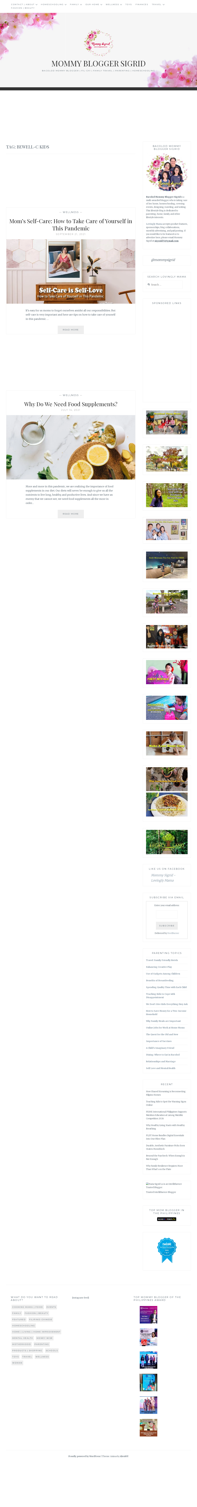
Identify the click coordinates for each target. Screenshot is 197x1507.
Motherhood (21, 1344)
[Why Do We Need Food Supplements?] (70, 478)
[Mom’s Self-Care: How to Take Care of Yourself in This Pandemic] (70, 302)
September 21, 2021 (71, 234)
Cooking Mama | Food (27, 1307)
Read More (73, 331)
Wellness (112, 4)
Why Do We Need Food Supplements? (70, 404)
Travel (157, 4)
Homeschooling (52, 4)
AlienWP (124, 1456)
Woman (17, 1363)
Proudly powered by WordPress (84, 1456)
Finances (142, 4)
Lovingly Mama (154, 224)
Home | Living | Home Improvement (36, 1332)
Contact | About (23, 4)
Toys (128, 4)
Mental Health (22, 1338)
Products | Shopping (27, 1350)
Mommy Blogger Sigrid (98, 63)
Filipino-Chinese (40, 1319)
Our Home (92, 4)
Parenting (41, 1344)
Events (51, 1307)
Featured (19, 1319)
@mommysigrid (163, 260)
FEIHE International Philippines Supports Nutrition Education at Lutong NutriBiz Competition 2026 (166, 1115)
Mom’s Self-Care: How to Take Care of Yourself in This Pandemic (70, 224)
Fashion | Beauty (23, 8)
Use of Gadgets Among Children (163, 973)
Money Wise (45, 1338)
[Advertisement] (98, 116)
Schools (52, 1350)
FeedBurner (173, 933)
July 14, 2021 (70, 410)
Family (74, 4)
